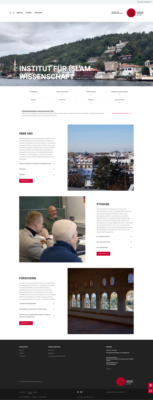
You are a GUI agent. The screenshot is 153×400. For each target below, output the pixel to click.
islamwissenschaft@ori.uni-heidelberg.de (117, 352)
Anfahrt (108, 369)
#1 (92, 396)
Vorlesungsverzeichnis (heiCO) (56, 356)
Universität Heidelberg (143, 2)
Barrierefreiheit (43, 397)
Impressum (35, 397)
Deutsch (30, 392)
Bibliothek (51, 353)
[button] (33, 347)
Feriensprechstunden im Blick (120, 113)
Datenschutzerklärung (24, 397)
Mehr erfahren (25, 181)
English (35, 392)
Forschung (38, 12)
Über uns (20, 12)
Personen (50, 350)
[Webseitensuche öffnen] (14, 13)
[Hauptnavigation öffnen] (11, 13)
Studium (28, 12)
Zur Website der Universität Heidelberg (30, 381)
